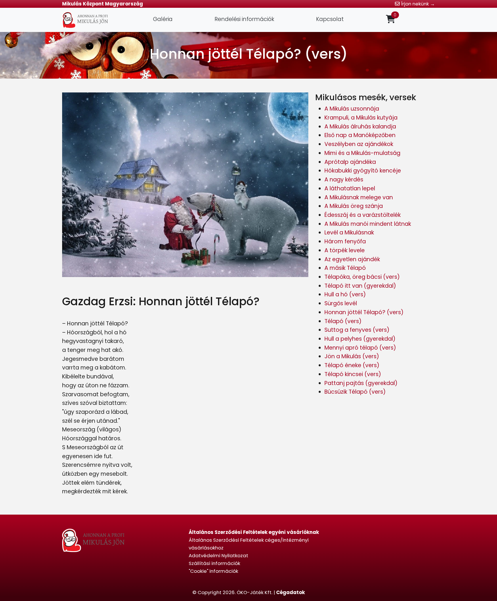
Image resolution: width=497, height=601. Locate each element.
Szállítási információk (214, 563)
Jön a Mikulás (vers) (351, 356)
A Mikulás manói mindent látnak (367, 224)
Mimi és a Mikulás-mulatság (362, 153)
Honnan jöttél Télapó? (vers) (364, 312)
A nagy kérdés (343, 179)
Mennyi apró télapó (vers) (360, 348)
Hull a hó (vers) (345, 294)
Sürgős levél (340, 303)
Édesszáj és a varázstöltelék (362, 215)
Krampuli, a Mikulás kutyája (360, 118)
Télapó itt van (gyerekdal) (360, 286)
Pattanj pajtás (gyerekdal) (360, 383)
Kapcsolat (330, 19)
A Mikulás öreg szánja (353, 206)
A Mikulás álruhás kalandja (360, 126)
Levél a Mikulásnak (349, 232)
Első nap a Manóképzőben (359, 135)
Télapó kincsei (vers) (352, 374)
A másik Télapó (345, 268)
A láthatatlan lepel (349, 188)
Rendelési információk (244, 19)
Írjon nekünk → (417, 3)
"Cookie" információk (213, 571)
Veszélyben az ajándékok (358, 144)
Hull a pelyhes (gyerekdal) (359, 339)
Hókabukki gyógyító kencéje (362, 171)
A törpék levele (344, 250)
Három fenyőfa (345, 241)
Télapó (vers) (343, 321)
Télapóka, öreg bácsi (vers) (362, 277)
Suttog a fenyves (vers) (356, 330)
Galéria (163, 19)
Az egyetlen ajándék (352, 259)
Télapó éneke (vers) (351, 365)
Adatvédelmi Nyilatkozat (218, 555)
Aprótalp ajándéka (350, 162)
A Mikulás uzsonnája (351, 109)
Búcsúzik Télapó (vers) (355, 392)
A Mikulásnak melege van (358, 197)
